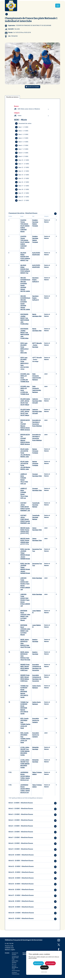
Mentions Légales (10, 949)
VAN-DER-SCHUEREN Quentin (23, 283)
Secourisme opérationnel (25, 953)
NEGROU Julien (24, 456)
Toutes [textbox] (19, 115)
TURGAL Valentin (25, 778)
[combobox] (33, 109)
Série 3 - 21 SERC (23, 134)
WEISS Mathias (24, 668)
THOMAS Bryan (24, 381)
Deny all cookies (50, 963)
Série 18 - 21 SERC (23, 189)
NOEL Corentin (24, 718)
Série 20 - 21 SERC (23, 197)
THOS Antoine (24, 224)
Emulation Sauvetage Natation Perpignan (35, 223)
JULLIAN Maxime (25, 455)
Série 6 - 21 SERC (23, 145)
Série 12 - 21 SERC (23, 167)
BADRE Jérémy (24, 639)
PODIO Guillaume (25, 258)
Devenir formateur (16, 970)
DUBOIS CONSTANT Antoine (23, 229)
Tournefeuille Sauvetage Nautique (35, 504)
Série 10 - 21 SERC (23, 160)
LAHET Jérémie (24, 401)
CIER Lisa (23, 483)
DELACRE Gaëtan (25, 399)
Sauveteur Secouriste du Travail (15, 967)
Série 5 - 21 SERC (23, 142)
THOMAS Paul (24, 686)
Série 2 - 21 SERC (23, 131)
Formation (7, 953)
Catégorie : (17, 113)
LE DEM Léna (24, 379)
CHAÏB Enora (23, 670)
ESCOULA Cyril (24, 780)
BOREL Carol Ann (25, 549)
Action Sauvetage (37, 578)
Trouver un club (9, 946)
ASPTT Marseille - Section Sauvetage (37, 345)
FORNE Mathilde (24, 751)
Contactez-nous (9, 948)
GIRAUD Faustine (25, 508)
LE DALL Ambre (24, 747)
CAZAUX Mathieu (25, 776)
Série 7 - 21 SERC (23, 149)
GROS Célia (23, 352)
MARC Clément (24, 666)
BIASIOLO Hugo (24, 645)
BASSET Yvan (24, 318)
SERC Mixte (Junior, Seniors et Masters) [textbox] (29, 109)
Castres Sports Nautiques (36, 686)
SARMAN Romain (25, 558)
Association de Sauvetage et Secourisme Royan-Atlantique (37, 423)
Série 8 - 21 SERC (23, 153)
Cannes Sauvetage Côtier (37, 529)
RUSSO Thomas (24, 530)
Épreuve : (16, 106)
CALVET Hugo (24, 403)
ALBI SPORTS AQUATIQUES (36, 253)
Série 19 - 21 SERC (23, 193)
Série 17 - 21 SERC (23, 186)
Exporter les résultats (33, 86)
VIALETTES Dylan (25, 647)
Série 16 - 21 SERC (23, 182)
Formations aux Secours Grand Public (15, 958)
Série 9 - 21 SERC (23, 156)
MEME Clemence (25, 429)
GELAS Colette (24, 449)
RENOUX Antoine (25, 428)
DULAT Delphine (24, 226)
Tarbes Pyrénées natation (37, 773)
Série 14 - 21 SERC (23, 175)
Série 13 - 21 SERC (23, 171)
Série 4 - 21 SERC (23, 138)
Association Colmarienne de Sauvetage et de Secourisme (36, 667)
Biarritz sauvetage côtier (37, 315)
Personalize (44, 967)
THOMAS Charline (25, 724)
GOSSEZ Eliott (24, 582)
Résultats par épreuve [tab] (12, 97)
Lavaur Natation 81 (36, 611)
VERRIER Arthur (24, 532)
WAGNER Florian (24, 664)
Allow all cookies (38, 963)
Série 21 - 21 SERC (23, 200)
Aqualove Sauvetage (35, 640)
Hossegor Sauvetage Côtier (37, 475)
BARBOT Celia (24, 616)
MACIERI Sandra (24, 528)
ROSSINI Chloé (24, 256)
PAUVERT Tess (24, 749)
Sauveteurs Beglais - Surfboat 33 (35, 279)
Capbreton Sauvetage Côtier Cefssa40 (37, 401)
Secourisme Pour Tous (37, 550)
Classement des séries (24, 123)
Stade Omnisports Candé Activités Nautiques (36, 376)
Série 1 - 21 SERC (23, 127)
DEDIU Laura (23, 343)
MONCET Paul (24, 260)
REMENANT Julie (25, 510)
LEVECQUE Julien (25, 614)
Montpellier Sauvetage (35, 748)
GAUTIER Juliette (25, 291)
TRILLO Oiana (24, 481)
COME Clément (24, 506)
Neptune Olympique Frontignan (35, 451)
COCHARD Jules (25, 374)
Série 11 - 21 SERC (23, 164)
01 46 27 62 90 (9, 943)
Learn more (44, 971)
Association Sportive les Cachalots (35, 720)
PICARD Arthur (24, 324)
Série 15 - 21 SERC (23, 178)
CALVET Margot (24, 404)
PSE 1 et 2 (14, 964)
